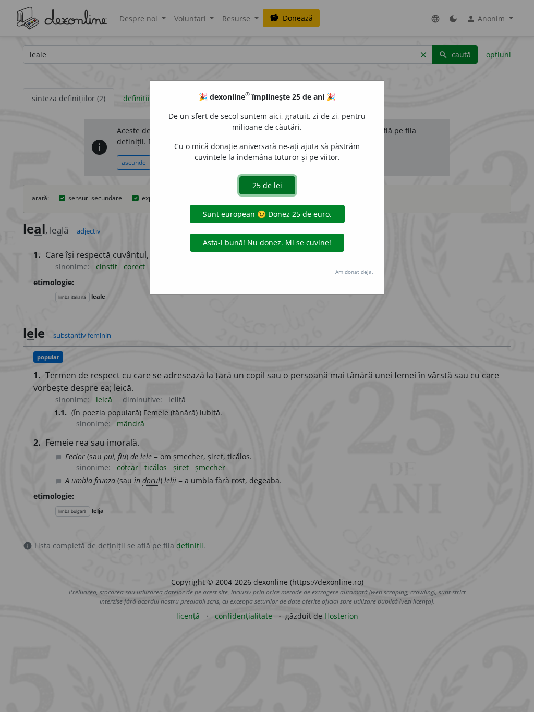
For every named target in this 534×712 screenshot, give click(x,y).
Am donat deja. (354, 271)
